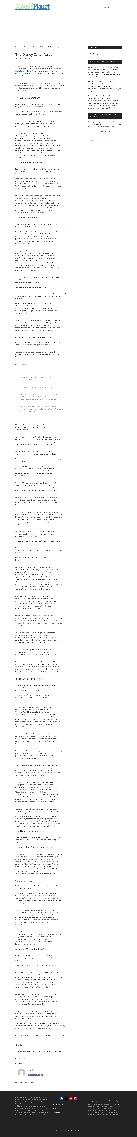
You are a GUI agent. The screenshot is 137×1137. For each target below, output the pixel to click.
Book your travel (105, 131)
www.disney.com (115, 1104)
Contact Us (55, 1108)
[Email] (41, 1075)
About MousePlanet (57, 1104)
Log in (80, 1130)
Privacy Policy (56, 1112)
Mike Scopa (32, 1070)
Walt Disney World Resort (29, 1082)
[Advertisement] (68, 28)
